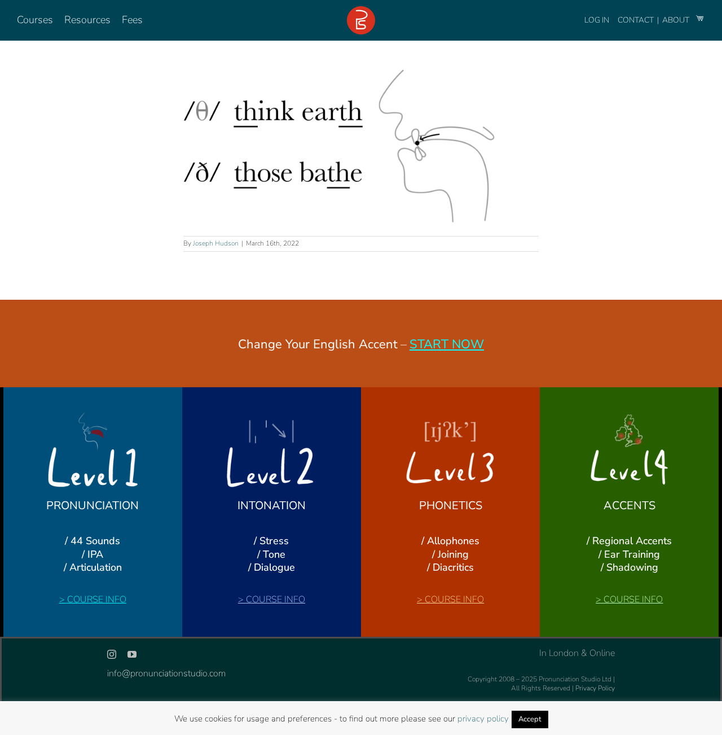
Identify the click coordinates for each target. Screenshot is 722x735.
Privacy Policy (595, 688)
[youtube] (132, 654)
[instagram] (111, 654)
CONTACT (636, 20)
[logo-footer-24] (361, 11)
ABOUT (676, 20)
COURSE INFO (96, 599)
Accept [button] (530, 719)
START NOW (447, 344)
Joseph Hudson (216, 243)
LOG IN (596, 20)
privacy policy (483, 718)
